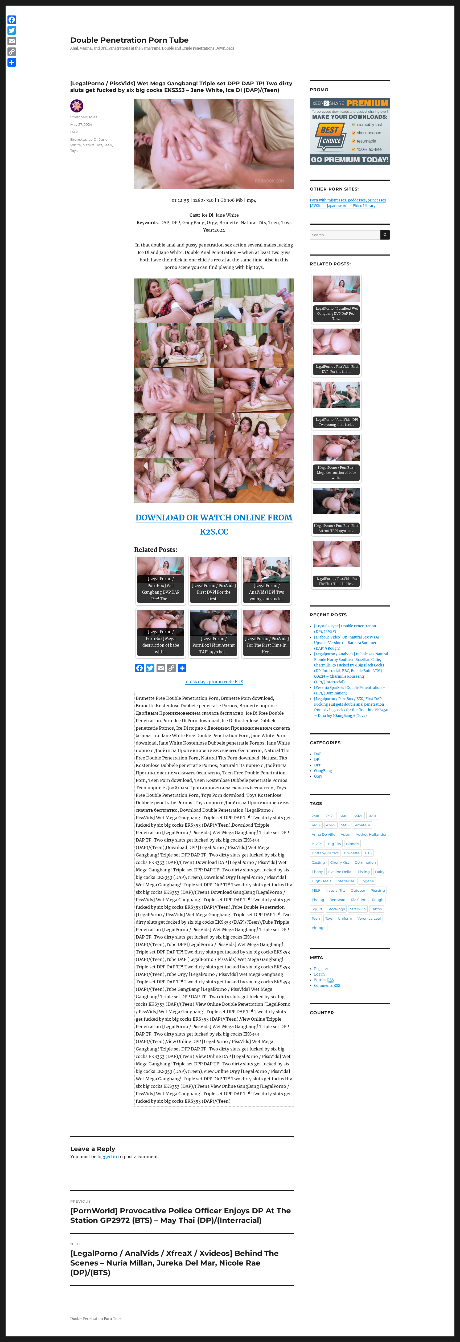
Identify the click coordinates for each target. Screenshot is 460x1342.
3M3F (372, 816)
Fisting (364, 872)
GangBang (323, 771)
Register (321, 969)
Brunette (78, 139)
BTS (368, 853)
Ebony (317, 872)
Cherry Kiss (339, 862)
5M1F (345, 825)
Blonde (352, 844)
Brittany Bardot (325, 853)
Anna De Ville (323, 834)
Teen (108, 145)
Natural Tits (92, 145)
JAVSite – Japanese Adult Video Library (342, 206)
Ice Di (92, 139)
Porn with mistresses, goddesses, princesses (348, 200)
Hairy (379, 872)
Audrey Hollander (371, 834)
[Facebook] (11, 19)
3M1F (344, 816)
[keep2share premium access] (350, 131)
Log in (319, 974)
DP (316, 759)
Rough (378, 900)
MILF (316, 890)
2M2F (330, 816)
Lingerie (366, 881)
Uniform (345, 918)
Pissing (318, 900)
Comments (327, 985)
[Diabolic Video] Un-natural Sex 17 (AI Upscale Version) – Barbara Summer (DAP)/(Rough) (346, 643)
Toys (73, 150)
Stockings (336, 909)
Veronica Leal (369, 918)
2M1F (316, 816)
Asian (345, 834)
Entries (324, 980)
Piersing (378, 890)
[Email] (11, 41)
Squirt (317, 909)
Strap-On (358, 909)
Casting (318, 862)
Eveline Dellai (340, 872)
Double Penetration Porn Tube (129, 40)
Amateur (362, 825)
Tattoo (376, 909)
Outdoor (358, 890)
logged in (107, 1156)
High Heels (321, 881)
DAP (74, 132)
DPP (317, 765)
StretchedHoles (83, 117)
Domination (365, 862)
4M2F (331, 825)
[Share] (11, 62)
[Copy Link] (11, 51)
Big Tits (334, 844)
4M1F (316, 825)
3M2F (358, 816)
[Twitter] (11, 30)
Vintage (319, 927)
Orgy (318, 776)
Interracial (345, 881)
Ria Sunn (359, 900)
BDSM (317, 844)
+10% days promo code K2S (214, 681)
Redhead (338, 900)
